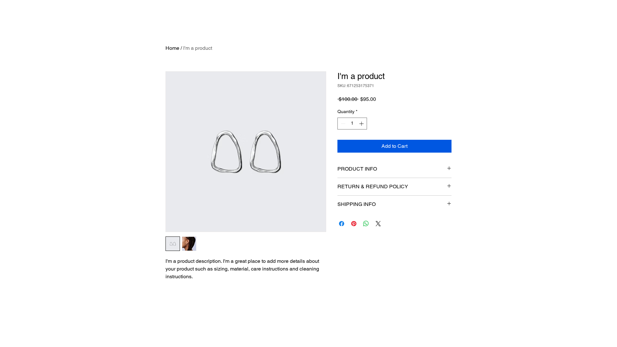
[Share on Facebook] (341, 223)
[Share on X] (378, 223)
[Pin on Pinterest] (354, 223)
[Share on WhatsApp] (366, 223)
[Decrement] (342, 123)
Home (172, 48)
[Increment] (362, 123)
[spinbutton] (352, 123)
